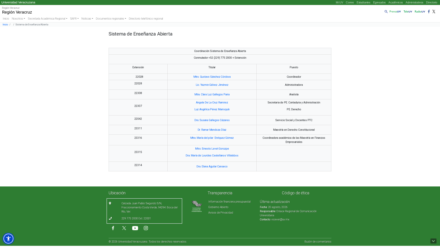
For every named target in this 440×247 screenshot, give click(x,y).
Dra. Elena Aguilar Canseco (212, 166)
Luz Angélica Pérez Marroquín (212, 109)
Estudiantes (363, 2)
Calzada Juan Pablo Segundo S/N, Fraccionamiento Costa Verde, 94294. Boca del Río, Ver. (150, 207)
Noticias (86, 18)
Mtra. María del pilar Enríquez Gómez (212, 137)
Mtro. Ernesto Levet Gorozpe (212, 148)
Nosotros (17, 18)
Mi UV (339, 2)
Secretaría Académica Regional (46, 18)
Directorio (431, 2)
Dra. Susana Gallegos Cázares (211, 120)
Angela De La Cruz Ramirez (212, 102)
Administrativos (414, 2)
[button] (385, 11)
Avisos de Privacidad (220, 212)
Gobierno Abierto (218, 207)
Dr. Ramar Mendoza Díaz (212, 129)
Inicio (6, 18)
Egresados (379, 2)
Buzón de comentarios (318, 241)
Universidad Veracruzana (18, 2)
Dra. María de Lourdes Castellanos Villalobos (212, 155)
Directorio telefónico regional (146, 18)
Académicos (395, 2)
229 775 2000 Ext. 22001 (136, 218)
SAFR (73, 18)
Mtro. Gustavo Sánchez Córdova (212, 76)
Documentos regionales (110, 18)
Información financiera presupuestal (229, 201)
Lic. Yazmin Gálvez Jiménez (212, 84)
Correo (350, 2)
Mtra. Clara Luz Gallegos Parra (212, 94)
